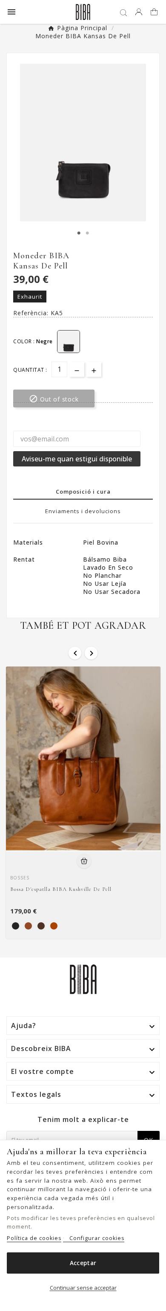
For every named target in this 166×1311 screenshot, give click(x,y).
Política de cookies (34, 1238)
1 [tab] (78, 233)
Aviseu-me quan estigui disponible (77, 458)
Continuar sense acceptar (83, 1287)
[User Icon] (138, 11)
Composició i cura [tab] (83, 491)
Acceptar (83, 1263)
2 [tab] (87, 233)
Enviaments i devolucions (83, 511)
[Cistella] (155, 12)
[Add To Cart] (84, 860)
